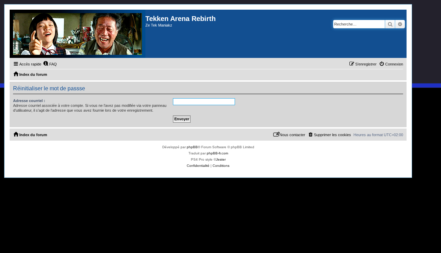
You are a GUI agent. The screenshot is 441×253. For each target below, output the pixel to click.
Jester (221, 159)
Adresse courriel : (29, 101)
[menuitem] (50, 64)
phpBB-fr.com (217, 153)
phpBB (192, 147)
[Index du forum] (77, 34)
